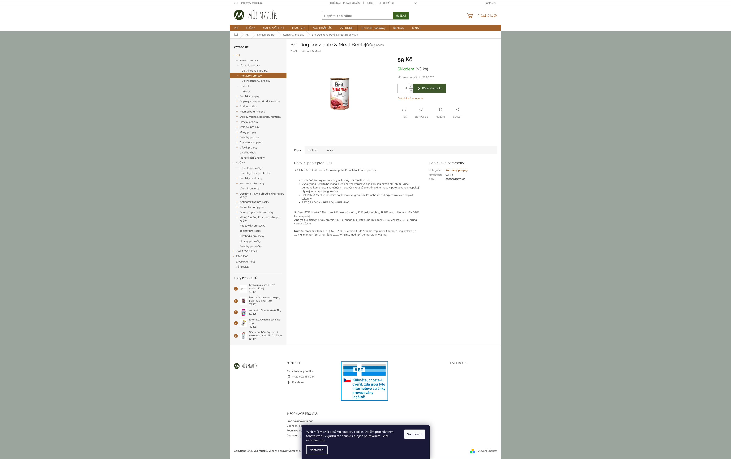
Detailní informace (409, 98)
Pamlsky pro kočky (251, 178)
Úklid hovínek (248, 152)
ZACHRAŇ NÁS (245, 261)
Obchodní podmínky (380, 2)
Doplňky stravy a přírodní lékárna (260, 101)
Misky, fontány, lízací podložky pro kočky (260, 219)
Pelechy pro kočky (251, 246)
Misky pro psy (248, 132)
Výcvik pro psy (248, 147)
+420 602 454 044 (303, 376)
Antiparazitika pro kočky (254, 202)
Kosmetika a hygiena (252, 111)
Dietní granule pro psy (255, 70)
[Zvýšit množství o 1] (411, 86)
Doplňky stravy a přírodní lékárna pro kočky (262, 195)
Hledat (401, 15)
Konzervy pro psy (251, 75)
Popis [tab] (297, 150)
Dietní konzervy (250, 188)
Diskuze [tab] (313, 150)
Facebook (298, 382)
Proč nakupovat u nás (344, 2)
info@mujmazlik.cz (303, 371)
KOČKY (240, 163)
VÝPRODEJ (243, 266)
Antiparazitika (248, 106)
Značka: (305, 51)
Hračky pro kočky (250, 241)
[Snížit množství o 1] (411, 90)
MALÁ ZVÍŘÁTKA (246, 251)
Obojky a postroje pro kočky (256, 212)
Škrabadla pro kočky (252, 236)
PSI (238, 55)
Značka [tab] (330, 150)
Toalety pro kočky (250, 230)
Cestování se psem (251, 142)
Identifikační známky (252, 157)
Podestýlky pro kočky (252, 225)
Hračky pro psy (249, 122)
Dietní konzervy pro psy (256, 80)
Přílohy (246, 91)
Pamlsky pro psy (250, 96)
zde (322, 440)
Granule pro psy (250, 65)
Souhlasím (414, 434)
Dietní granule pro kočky (255, 173)
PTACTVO (242, 256)
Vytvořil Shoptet (487, 450)
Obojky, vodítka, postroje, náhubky (260, 116)
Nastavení (316, 450)
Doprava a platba (296, 435)
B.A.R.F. (245, 86)
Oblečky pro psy (249, 127)
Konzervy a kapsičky (252, 183)
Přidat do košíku (432, 88)
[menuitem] (236, 28)
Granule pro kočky (251, 168)
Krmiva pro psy (249, 60)
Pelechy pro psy (249, 137)
